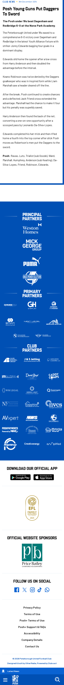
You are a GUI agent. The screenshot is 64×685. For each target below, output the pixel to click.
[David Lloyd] (32, 376)
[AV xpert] (10, 418)
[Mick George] (32, 245)
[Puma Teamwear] (32, 262)
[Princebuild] (10, 305)
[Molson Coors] (54, 360)
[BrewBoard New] (54, 418)
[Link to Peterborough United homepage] (16, 679)
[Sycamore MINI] (43, 336)
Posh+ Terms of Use (32, 620)
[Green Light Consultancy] (32, 390)
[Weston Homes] (32, 228)
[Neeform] (10, 404)
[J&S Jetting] (32, 360)
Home (3, 671)
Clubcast (52, 663)
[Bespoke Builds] (54, 322)
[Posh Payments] (10, 430)
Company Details (32, 639)
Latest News (13, 671)
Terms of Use (32, 614)
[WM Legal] (10, 390)
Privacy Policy (32, 607)
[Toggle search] (57, 679)
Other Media (30, 663)
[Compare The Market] (54, 305)
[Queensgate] (54, 390)
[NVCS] (54, 404)
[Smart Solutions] (10, 322)
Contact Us (32, 646)
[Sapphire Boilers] (32, 404)
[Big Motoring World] (54, 430)
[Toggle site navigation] (5, 679)
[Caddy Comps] (54, 376)
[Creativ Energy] (32, 444)
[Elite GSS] (10, 376)
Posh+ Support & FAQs (32, 626)
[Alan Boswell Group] (10, 360)
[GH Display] (32, 305)
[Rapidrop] (10, 444)
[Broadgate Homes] (32, 430)
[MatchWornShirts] (32, 418)
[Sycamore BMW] (21, 336)
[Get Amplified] (54, 443)
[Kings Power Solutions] (32, 278)
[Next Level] (32, 322)
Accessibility (32, 633)
